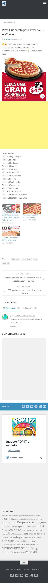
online (17, 541)
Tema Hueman (36, 569)
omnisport (8, 541)
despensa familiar (9, 526)
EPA (41, 526)
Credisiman (5, 523)
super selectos (22, 548)
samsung (27, 545)
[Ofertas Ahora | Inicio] (5, 3)
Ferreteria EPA (7, 530)
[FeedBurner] (40, 406)
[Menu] (44, 3)
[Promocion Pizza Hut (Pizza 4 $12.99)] (32, 208)
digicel (20, 527)
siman (6, 548)
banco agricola (19, 516)
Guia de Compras (27, 530)
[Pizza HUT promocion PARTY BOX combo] (11, 231)
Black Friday (8, 518)
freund (17, 529)
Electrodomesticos (30, 526)
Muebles (37, 537)
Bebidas (37, 516)
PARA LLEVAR (26, 259)
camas (16, 519)
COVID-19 (39, 519)
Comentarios (12, 308)
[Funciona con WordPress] (17, 569)
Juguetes (5, 534)
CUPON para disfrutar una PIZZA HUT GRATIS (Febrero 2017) (10, 217)
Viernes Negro (20, 552)
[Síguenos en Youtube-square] (44, 406)
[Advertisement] (24, 13)
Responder (14, 326)
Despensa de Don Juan (31, 522)
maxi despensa (17, 537)
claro (33, 519)
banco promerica (29, 516)
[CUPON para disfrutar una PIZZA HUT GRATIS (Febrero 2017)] (11, 208)
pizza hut (6, 263)
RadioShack (7, 544)
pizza (35, 259)
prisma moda (33, 541)
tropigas (6, 552)
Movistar (29, 537)
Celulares (27, 519)
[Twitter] (27, 406)
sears (34, 544)
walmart (31, 552)
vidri (12, 552)
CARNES (21, 519)
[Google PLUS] (35, 406)
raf (22, 544)
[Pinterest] (31, 406)
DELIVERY (15, 259)
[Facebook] (23, 406)
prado (23, 541)
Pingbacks (30, 308)
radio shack (16, 545)
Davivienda (13, 523)
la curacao (14, 533)
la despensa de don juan (33, 533)
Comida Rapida (8, 22)
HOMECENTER (38, 530)
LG (8, 537)
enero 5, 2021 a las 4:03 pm (25, 316)
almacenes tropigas (8, 516)
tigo (37, 548)
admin (8, 39)
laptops (4, 537)
